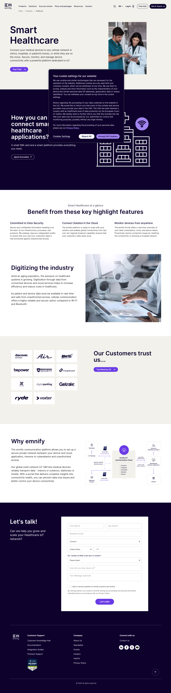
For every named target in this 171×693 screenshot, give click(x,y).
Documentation (34, 645)
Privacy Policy (104, 593)
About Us (78, 640)
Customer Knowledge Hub (39, 640)
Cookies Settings (61, 136)
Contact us (124, 640)
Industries (29, 11)
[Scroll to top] (155, 672)
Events (77, 649)
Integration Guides (35, 649)
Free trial (142, 6)
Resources (78, 6)
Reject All (86, 136)
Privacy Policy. (72, 128)
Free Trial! (17, 69)
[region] (86, 106)
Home (21, 11)
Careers (88, 6)
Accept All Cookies (107, 136)
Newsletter (78, 645)
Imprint (77, 658)
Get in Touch (156, 6)
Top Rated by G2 (103, 369)
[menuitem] (47, 640)
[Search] (114, 6)
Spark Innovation (21, 157)
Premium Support (35, 654)
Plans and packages (63, 6)
